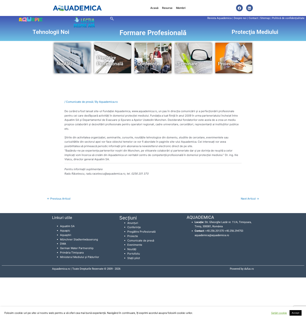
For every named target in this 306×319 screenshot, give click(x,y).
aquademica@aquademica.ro (212, 235)
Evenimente (134, 244)
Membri (181, 8)
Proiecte (132, 236)
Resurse (167, 8)
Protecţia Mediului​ (255, 32)
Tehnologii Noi (51, 32)
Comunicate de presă (79, 101)
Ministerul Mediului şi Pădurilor (79, 257)
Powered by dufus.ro (242, 268)
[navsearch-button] (112, 18)
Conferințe (134, 227)
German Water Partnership (77, 248)
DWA (63, 243)
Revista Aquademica (219, 18)
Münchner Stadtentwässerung (79, 239)
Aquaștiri (65, 235)
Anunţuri (132, 223)
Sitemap (265, 18)
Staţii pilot (133, 258)
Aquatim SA (67, 226)
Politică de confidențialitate (288, 18)
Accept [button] (295, 312)
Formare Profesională (153, 33)
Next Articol (250, 198)
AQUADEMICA (200, 217)
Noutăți (131, 249)
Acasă (154, 8)
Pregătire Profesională (141, 231)
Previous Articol (58, 198)
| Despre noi (239, 18)
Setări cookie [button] (279, 313)
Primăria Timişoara (72, 252)
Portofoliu (133, 253)
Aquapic (65, 230)
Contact (253, 18)
